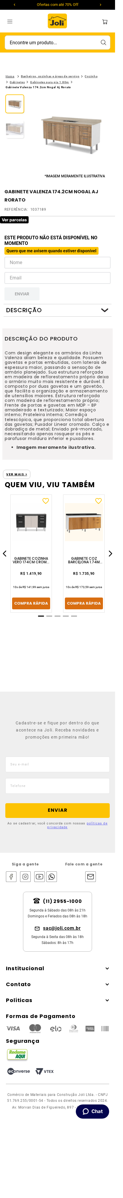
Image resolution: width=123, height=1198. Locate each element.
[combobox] (57, 42)
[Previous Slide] (14, 5)
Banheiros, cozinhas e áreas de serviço (50, 76)
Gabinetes (17, 82)
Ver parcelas (14, 219)
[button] (71, 134)
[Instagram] (25, 877)
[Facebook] (11, 877)
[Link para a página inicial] (10, 76)
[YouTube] (39, 877)
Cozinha (91, 76)
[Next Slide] (100, 5)
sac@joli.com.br (62, 928)
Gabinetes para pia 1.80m (49, 82)
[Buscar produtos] (103, 42)
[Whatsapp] (50, 877)
